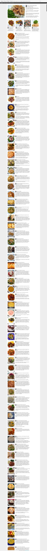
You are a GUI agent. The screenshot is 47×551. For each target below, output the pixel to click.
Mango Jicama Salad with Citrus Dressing (22, 420)
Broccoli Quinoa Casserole (20, 64)
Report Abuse (27, 550)
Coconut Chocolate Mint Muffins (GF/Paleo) (22, 325)
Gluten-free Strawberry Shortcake (21, 270)
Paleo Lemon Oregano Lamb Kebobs (21, 475)
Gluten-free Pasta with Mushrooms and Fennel (22, 246)
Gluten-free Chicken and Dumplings (21, 159)
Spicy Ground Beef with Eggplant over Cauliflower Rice (11, 28)
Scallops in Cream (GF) (19, 167)
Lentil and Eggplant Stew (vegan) (21, 33)
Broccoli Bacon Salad (19, 491)
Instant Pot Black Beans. (20, 301)
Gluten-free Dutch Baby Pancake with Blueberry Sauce (19, 28)
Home (4, 2)
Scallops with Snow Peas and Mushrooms (22, 80)
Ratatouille (18, 96)
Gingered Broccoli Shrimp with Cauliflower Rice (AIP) (23, 333)
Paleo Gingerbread (19, 499)
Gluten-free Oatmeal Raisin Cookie (21, 230)
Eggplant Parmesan (19, 88)
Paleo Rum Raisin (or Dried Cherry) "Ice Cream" (22, 412)
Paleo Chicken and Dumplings (20, 483)
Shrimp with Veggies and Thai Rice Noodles (22, 175)
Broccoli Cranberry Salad (20, 72)
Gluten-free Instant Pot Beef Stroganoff (21, 254)
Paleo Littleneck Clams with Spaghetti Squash (22, 357)
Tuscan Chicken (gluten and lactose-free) (27, 28)
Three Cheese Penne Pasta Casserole (21, 112)
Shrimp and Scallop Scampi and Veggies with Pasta (23, 41)
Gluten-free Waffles (19, 191)
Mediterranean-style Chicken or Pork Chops (22, 120)
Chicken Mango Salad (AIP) (20, 278)
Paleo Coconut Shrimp (19, 428)
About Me (7, 2)
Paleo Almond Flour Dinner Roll (20, 523)
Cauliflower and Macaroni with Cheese (36, 28)
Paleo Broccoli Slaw (19, 388)
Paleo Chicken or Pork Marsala (20, 467)
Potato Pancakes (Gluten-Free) (20, 151)
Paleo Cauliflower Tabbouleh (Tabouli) (21, 444)
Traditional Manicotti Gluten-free (20, 262)
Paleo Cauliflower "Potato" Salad (21, 396)
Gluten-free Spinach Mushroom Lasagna (21, 222)
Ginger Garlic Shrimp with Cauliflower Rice (32, 6)
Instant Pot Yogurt (19, 309)
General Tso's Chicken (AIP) (20, 341)
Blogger (25, 550)
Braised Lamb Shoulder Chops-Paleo (21, 404)
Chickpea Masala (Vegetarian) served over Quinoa (23, 365)
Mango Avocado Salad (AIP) (20, 238)
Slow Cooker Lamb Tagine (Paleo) (21, 515)
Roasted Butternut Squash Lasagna (21, 507)
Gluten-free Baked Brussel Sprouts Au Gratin (22, 199)
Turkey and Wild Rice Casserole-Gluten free (22, 143)
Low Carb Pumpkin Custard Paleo (21, 546)
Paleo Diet (13, 2)
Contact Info (9, 2)
